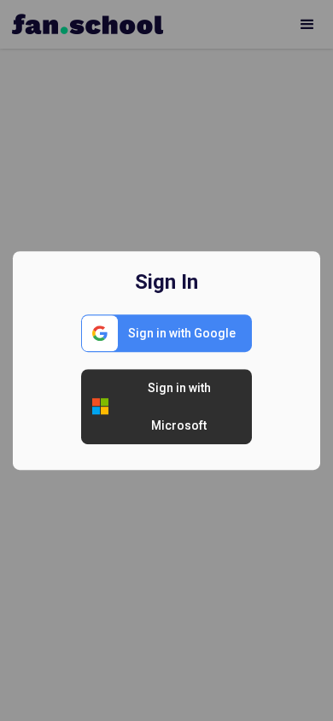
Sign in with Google (182, 333)
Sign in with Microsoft (179, 406)
